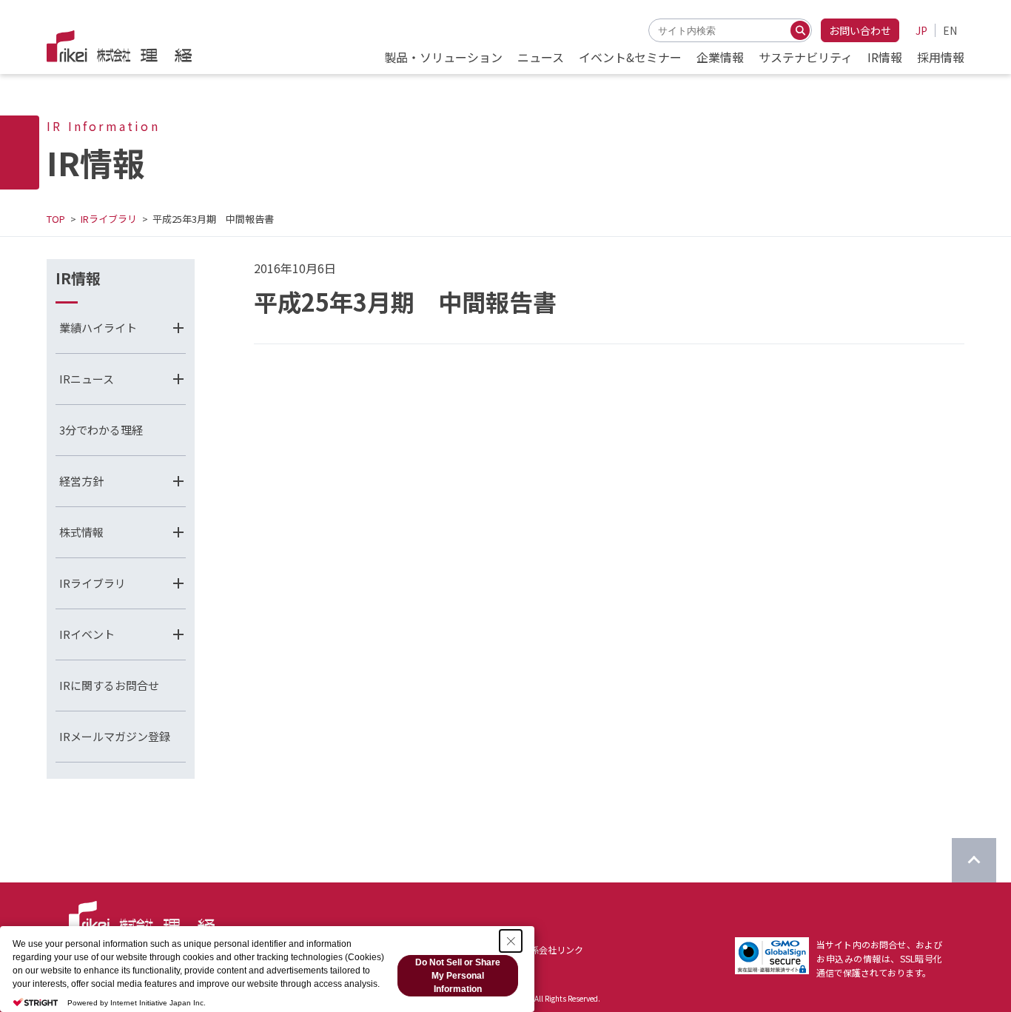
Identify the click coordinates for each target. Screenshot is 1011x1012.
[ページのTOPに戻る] (974, 860)
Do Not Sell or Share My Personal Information (457, 975)
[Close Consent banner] (511, 941)
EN (950, 30)
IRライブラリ (109, 219)
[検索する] (800, 30)
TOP (56, 219)
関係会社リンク (552, 949)
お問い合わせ (860, 30)
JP (921, 30)
